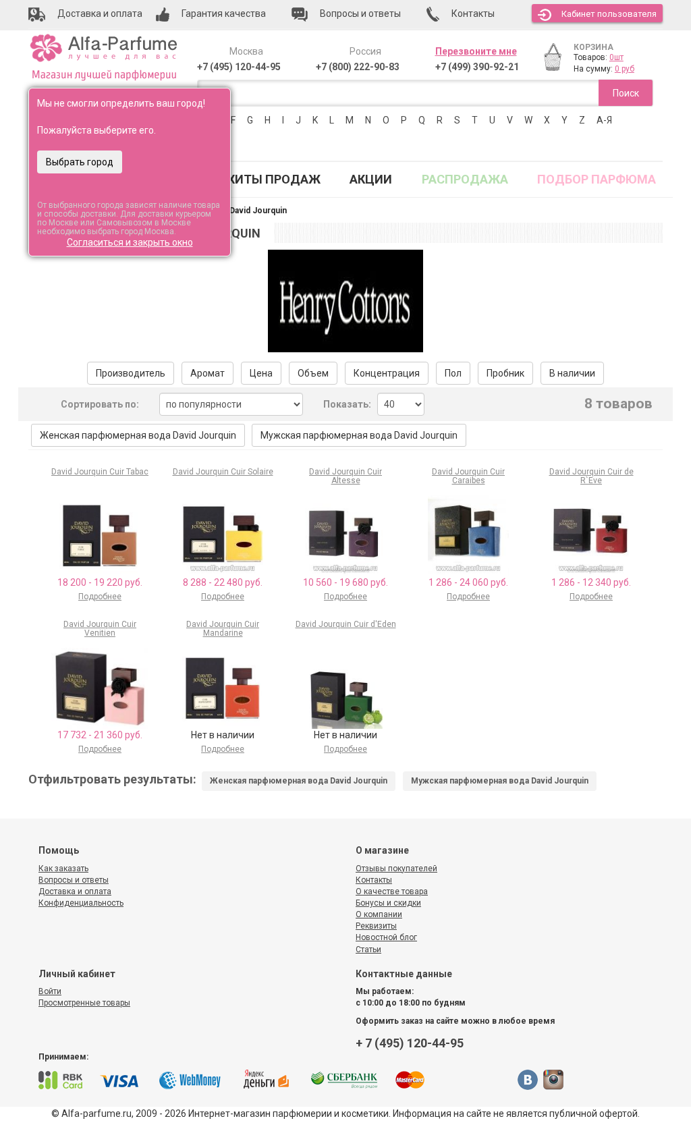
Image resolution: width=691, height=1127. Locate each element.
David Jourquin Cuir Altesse (345, 476)
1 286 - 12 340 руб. (591, 582)
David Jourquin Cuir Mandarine (222, 629)
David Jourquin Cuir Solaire (223, 471)
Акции (371, 179)
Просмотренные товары (84, 1003)
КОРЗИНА (593, 47)
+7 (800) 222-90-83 (357, 66)
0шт (616, 57)
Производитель (130, 373)
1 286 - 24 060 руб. (468, 582)
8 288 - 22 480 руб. (222, 582)
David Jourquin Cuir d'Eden (346, 624)
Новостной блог (386, 937)
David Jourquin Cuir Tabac (99, 471)
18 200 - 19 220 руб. (99, 582)
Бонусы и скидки (388, 903)
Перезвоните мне (476, 51)
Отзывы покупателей (396, 868)
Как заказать (63, 868)
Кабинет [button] (609, 14)
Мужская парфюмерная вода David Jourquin (359, 435)
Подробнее (99, 596)
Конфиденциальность (80, 903)
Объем (313, 373)
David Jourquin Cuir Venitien (99, 629)
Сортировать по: (100, 404)
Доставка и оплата (74, 891)
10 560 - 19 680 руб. (345, 582)
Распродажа (465, 179)
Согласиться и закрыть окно (130, 242)
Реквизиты (376, 926)
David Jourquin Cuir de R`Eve (591, 476)
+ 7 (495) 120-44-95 (410, 1043)
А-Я (604, 120)
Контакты (374, 880)
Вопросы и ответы (73, 880)
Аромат (207, 373)
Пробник (505, 373)
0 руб (624, 69)
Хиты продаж (274, 179)
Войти (49, 991)
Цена (261, 373)
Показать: (347, 404)
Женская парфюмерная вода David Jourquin (138, 435)
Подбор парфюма (596, 179)
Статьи (368, 949)
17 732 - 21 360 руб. (99, 735)
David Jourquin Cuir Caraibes (468, 476)
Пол (453, 373)
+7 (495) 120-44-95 (239, 66)
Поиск (626, 93)
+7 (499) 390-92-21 (477, 66)
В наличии (572, 373)
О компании (379, 914)
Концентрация (387, 373)
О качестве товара (392, 891)
